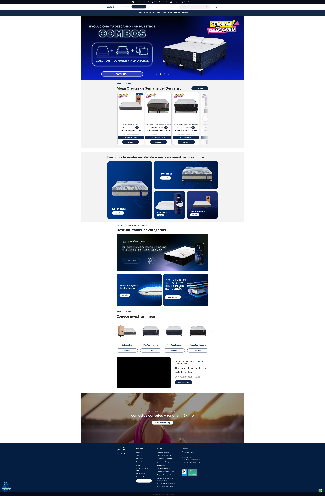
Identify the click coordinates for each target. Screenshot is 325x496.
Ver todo (200, 88)
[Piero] (110, 7)
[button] (157, 74)
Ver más (127, 351)
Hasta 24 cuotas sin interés (142, 2)
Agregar (131, 142)
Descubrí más (183, 382)
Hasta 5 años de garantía (160, 2)
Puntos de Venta (188, 2)
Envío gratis (176, 2)
